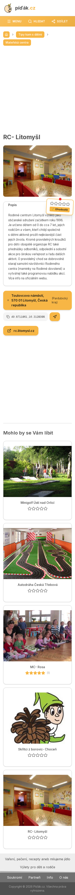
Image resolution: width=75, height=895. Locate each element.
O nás (63, 877)
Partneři (34, 877)
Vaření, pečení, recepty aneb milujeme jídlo (37, 859)
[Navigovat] (55, 316)
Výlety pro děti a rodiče (37, 867)
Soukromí (14, 877)
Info (50, 877)
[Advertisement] (37, 89)
